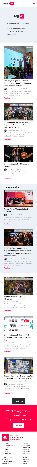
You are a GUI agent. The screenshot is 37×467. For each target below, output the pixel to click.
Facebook (25, 457)
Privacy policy (6, 459)
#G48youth (29, 47)
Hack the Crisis (9, 453)
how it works (9, 445)
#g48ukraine (22, 104)
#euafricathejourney (20, 230)
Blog (6, 447)
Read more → (8, 98)
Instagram (26, 459)
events (7, 443)
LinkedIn (25, 461)
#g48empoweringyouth (19, 278)
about (7, 449)
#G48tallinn (29, 358)
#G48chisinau (14, 104)
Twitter (25, 463)
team (6, 451)
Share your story (7, 457)
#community (29, 191)
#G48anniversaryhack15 (11, 191)
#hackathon (29, 146)
